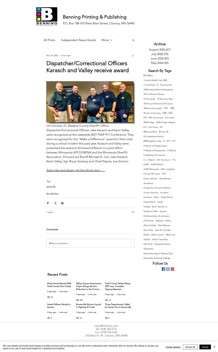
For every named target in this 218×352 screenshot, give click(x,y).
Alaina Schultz (149, 225)
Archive (160, 44)
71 (164, 141)
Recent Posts (57, 274)
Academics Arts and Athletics (157, 187)
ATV (164, 173)
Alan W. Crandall (162, 230)
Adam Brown (167, 197)
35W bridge (148, 122)
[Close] (214, 347)
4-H (145, 127)
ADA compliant (168, 169)
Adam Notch (149, 202)
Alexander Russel (162, 244)
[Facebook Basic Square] (163, 269)
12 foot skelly (149, 99)
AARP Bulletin (157, 164)
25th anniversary (155, 117)
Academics (148, 183)
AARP (146, 164)
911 (174, 141)
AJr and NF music (151, 173)
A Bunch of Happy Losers (155, 145)
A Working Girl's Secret (154, 155)
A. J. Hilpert (149, 159)
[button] (133, 40)
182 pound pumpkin (152, 108)
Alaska (146, 234)
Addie (160, 202)
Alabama (159, 220)
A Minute (171, 150)
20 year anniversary (152, 113)
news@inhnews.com (106, 325)
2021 (170, 113)
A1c (174, 159)
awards (51, 186)
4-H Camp (153, 127)
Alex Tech (147, 244)
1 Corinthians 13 (150, 84)
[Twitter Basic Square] (168, 269)
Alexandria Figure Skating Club (158, 253)
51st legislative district (153, 136)
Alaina (168, 220)
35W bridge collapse (165, 122)
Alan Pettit (148, 230)
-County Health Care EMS (155, 80)
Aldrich (146, 239)
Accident (164, 192)
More (105, 40)
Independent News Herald (78, 40)
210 (145, 117)
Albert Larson (157, 234)
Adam (156, 197)
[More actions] (133, 55)
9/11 (169, 141)
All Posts (49, 40)
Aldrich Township (160, 239)
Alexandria (148, 248)
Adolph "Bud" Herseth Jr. (155, 206)
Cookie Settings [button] (173, 346)
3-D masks (169, 117)
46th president (150, 131)
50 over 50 (163, 131)
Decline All (190, 346)
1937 (166, 108)
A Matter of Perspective (154, 150)
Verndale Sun (52, 193)
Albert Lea (170, 234)
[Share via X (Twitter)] (55, 203)
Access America (150, 192)
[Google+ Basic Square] (172, 269)
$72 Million (148, 75)
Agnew (163, 211)
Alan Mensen (164, 225)
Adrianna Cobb (150, 211)
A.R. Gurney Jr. (163, 159)
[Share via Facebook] (47, 203)
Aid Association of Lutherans (156, 216)
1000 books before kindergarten (158, 89)
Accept (205, 346)
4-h (161, 127)
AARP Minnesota (151, 169)
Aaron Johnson (150, 178)
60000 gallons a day (152, 141)
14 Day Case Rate (165, 99)
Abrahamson (165, 178)
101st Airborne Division (154, 94)
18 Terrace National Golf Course (158, 103)
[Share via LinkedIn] (62, 203)
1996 (172, 108)
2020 (165, 113)
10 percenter (166, 84)
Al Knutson (148, 220)
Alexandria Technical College (156, 258)
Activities (147, 197)
